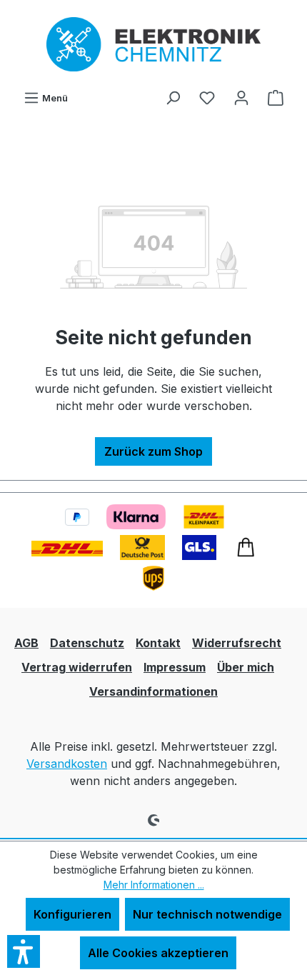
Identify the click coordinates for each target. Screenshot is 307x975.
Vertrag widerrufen (76, 667)
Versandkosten (66, 763)
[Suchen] (173, 97)
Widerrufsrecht (236, 643)
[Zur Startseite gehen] (153, 44)
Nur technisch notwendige (207, 914)
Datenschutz (87, 643)
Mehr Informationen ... (154, 885)
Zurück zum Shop (153, 451)
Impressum (175, 667)
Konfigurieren (72, 914)
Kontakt (158, 643)
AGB (26, 643)
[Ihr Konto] (241, 97)
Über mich (245, 667)
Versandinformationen (153, 691)
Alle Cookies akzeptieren (158, 953)
